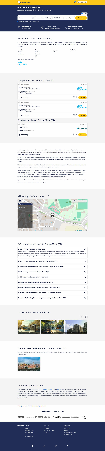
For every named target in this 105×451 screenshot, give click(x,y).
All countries (29, 436)
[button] (52, 214)
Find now (82, 97)
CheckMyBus (21, 406)
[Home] (24, 2)
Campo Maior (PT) (80, 201)
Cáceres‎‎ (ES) (51, 389)
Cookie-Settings (49, 430)
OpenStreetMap (79, 230)
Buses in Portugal (28, 406)
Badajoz (45, 389)
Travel (46, 432)
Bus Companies (29, 432)
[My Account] (74, 2)
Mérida (59, 389)
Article (66, 430)
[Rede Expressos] (22, 63)
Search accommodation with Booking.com (29, 21)
